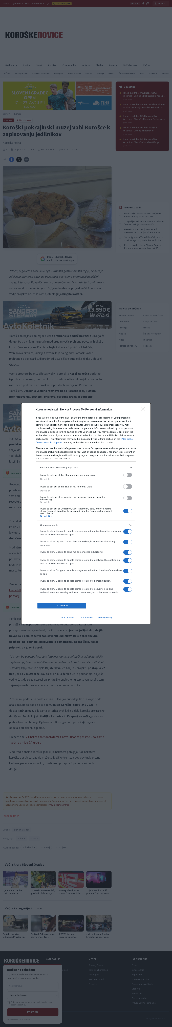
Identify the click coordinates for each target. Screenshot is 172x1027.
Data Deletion (67, 617)
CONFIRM (62, 605)
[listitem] (86, 467)
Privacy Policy (105, 617)
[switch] (127, 475)
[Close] (144, 410)
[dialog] (86, 513)
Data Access (86, 617)
